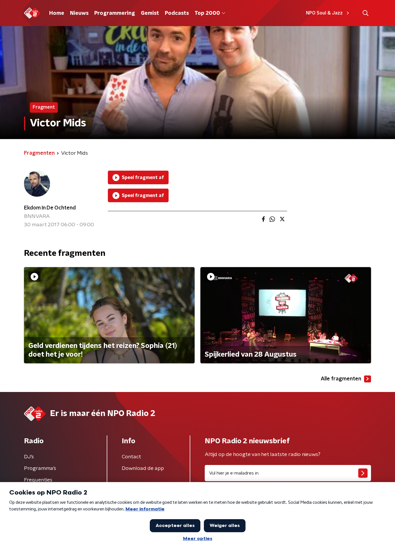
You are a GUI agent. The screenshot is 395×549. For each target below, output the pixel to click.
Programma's (40, 468)
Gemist (150, 13)
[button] (365, 13)
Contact (131, 456)
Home (56, 13)
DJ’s (29, 456)
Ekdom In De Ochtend (50, 208)
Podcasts (177, 13)
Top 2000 (207, 13)
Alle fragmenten (341, 379)
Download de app (143, 468)
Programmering (114, 13)
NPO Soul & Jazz (324, 13)
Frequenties (38, 480)
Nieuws (79, 13)
